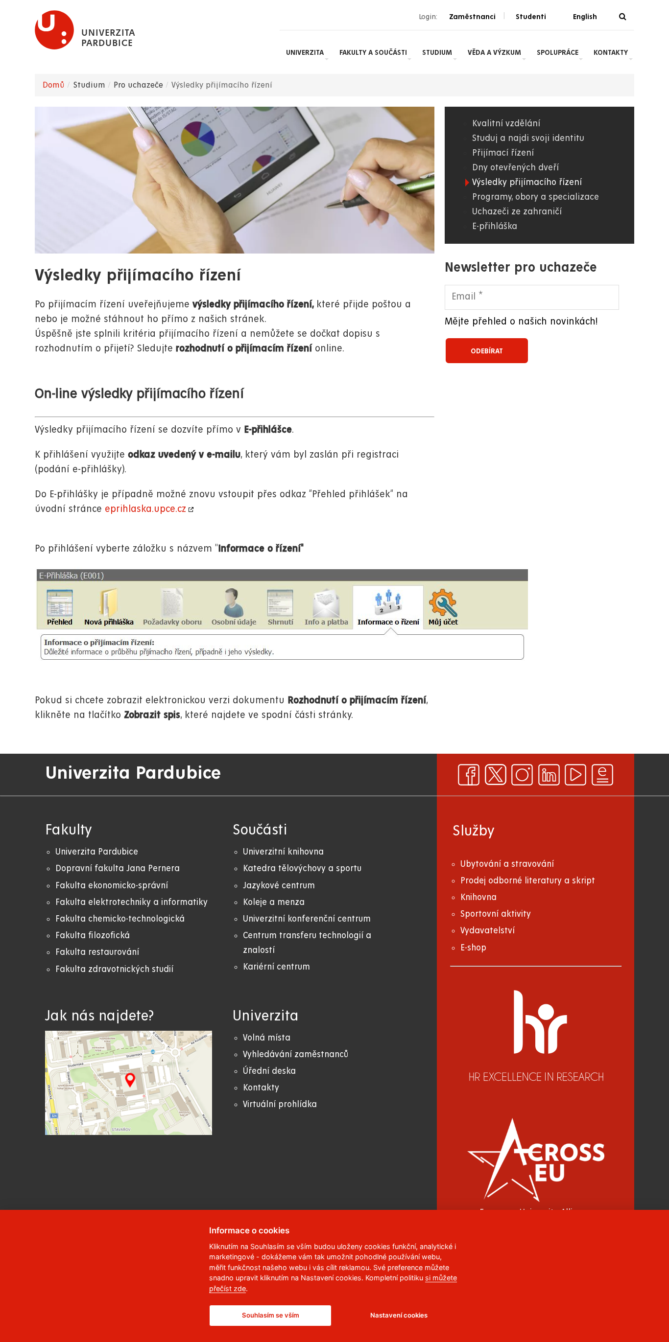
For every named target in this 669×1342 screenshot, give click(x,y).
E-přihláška (494, 226)
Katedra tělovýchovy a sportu (302, 868)
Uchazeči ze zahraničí (517, 211)
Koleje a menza (274, 902)
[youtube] (575, 775)
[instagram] (522, 775)
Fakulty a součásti (373, 52)
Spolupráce (557, 52)
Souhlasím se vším (270, 1315)
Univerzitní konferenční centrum (307, 919)
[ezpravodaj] (602, 775)
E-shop (473, 947)
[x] (495, 775)
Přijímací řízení (503, 153)
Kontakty (611, 52)
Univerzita (305, 52)
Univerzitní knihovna (283, 851)
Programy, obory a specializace (535, 197)
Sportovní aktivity (495, 914)
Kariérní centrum (276, 967)
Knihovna (478, 897)
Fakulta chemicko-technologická (120, 919)
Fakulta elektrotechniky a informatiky (131, 902)
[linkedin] (549, 775)
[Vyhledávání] (622, 17)
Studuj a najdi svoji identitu (528, 138)
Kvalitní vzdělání (506, 123)
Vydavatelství (487, 930)
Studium (437, 52)
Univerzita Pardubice (96, 851)
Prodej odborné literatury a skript (527, 880)
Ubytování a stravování (507, 864)
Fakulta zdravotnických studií (114, 969)
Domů (54, 85)
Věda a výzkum (494, 52)
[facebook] (468, 775)
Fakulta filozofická (92, 935)
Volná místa (266, 1037)
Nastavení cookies (399, 1315)
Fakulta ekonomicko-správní (111, 885)
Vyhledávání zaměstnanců (295, 1054)
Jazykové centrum (279, 885)
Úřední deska (269, 1071)
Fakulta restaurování (97, 952)
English (585, 17)
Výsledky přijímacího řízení (527, 182)
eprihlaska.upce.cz (145, 509)
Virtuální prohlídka (280, 1104)
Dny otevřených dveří (515, 167)
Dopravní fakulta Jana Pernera (117, 868)
